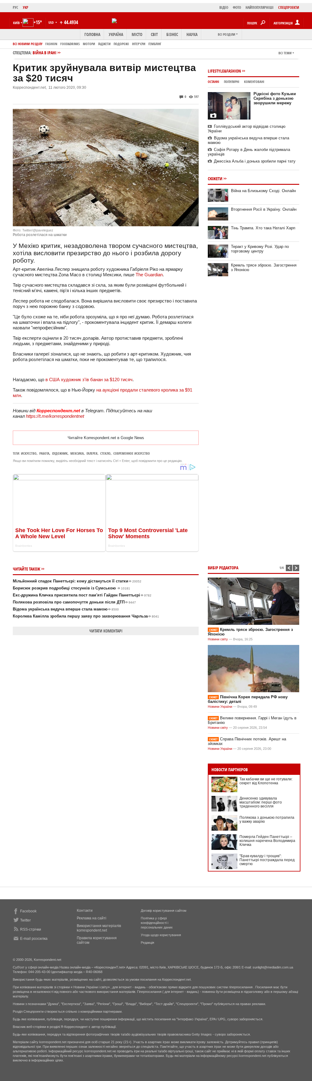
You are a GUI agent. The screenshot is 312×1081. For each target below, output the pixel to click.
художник (60, 453)
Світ (154, 34)
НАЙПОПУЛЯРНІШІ (260, 7)
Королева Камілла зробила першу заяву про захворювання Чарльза (86, 616)
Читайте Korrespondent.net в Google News (106, 437)
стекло (105, 453)
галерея (92, 453)
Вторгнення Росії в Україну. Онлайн (263, 209)
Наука (191, 34)
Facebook (28, 911)
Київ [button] (16, 22)
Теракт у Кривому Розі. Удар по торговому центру (260, 248)
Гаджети (104, 43)
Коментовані (254, 81)
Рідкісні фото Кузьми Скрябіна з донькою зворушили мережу (275, 98)
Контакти (85, 910)
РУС (15, 7)
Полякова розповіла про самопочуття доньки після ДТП (74, 602)
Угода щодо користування (161, 935)
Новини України (220, 706)
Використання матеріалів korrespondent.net (99, 928)
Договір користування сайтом (163, 910)
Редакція (147, 942)
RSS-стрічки (30, 929)
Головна (92, 34)
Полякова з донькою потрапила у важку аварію (266, 819)
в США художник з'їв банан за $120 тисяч (89, 379)
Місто (137, 34)
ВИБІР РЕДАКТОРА (223, 568)
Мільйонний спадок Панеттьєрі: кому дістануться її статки (77, 581)
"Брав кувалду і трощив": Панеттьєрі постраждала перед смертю (267, 860)
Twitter (25, 920)
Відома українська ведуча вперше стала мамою (66, 609)
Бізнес (172, 34)
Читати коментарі (105, 631)
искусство (29, 453)
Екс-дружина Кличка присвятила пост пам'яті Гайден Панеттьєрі (82, 595)
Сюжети (215, 178)
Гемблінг (154, 43)
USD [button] (51, 22)
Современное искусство (131, 453)
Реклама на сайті (91, 918)
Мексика (77, 453)
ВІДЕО (223, 7)
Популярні (231, 81)
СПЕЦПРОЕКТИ (288, 7)
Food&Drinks (70, 43)
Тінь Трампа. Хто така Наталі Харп (263, 228)
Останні (213, 81)
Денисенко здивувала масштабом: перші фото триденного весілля (260, 802)
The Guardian (149, 274)
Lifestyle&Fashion (224, 71)
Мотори (89, 43)
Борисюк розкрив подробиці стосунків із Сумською (71, 588)
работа (44, 453)
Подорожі (121, 43)
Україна (116, 34)
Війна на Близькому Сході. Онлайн (263, 190)
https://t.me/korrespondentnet (55, 416)
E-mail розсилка (34, 938)
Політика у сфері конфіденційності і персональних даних (157, 922)
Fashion (51, 43)
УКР (25, 7)
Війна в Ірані (44, 52)
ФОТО (237, 7)
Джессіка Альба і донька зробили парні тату (255, 161)
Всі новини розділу (27, 43)
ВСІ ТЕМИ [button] (285, 53)
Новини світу (218, 639)
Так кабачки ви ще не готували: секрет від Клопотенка (265, 781)
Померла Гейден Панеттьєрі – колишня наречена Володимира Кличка (267, 841)
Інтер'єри (138, 43)
